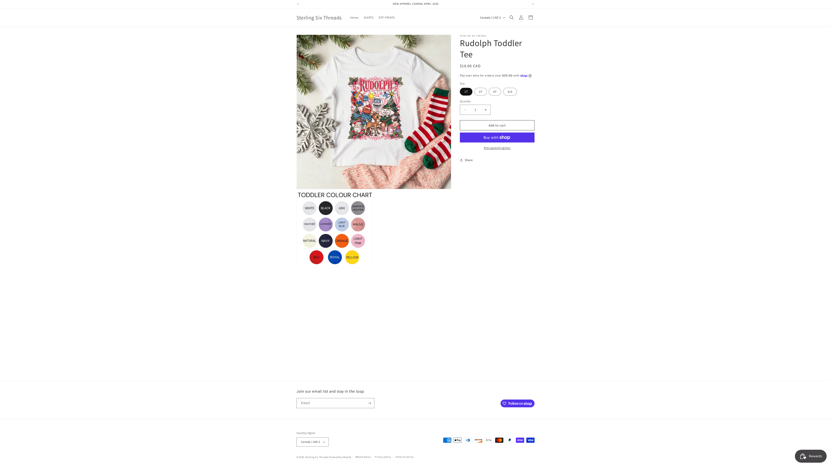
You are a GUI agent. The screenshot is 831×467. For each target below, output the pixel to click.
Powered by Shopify (340, 457)
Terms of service (404, 456)
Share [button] (469, 160)
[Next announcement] (533, 4)
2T (466, 92)
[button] (511, 17)
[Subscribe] (369, 403)
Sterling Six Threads (317, 457)
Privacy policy (383, 456)
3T (480, 92)
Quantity (465, 101)
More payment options (497, 147)
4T (495, 92)
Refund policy (363, 456)
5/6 (510, 92)
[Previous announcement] (298, 4)
